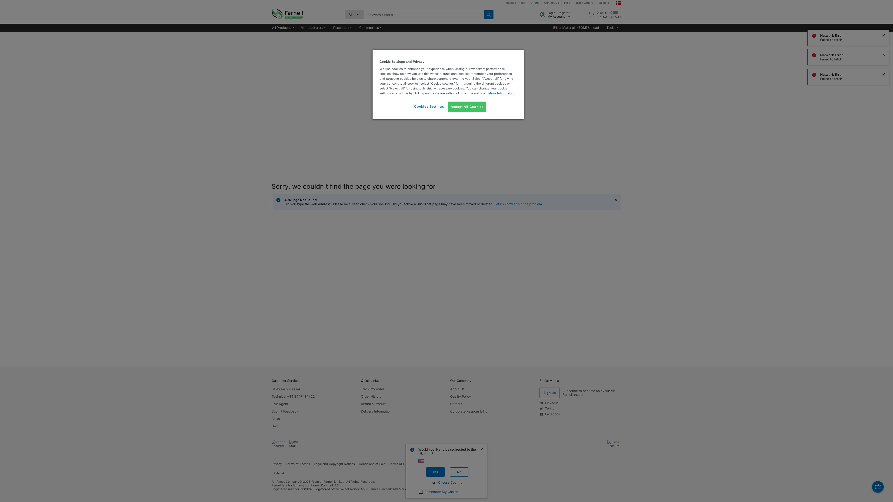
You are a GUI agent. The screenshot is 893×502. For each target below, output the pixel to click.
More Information (502, 93)
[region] (448, 84)
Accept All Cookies (467, 107)
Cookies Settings (429, 106)
